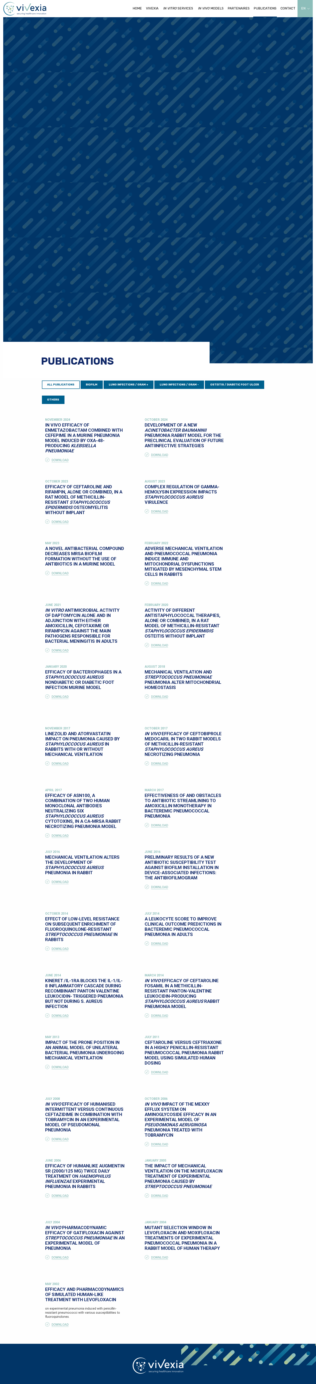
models (211, 8)
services (178, 8)
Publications (265, 8)
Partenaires (239, 8)
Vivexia (152, 8)
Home (137, 8)
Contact (288, 8)
